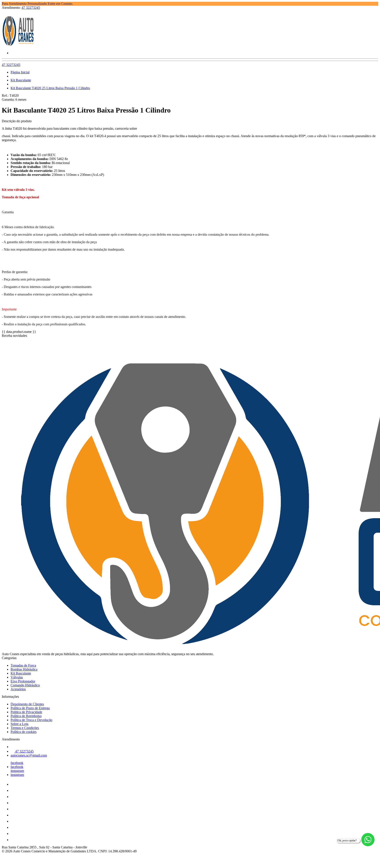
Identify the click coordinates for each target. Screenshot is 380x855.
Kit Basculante (21, 80)
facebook (17, 763)
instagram (17, 771)
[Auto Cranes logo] (18, 45)
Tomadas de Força (23, 665)
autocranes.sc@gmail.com (29, 755)
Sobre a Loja (19, 724)
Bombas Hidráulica (24, 669)
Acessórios (18, 689)
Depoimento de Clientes (27, 704)
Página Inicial (20, 72)
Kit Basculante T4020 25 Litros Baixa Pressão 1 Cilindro (50, 88)
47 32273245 (31, 7)
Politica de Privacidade (26, 712)
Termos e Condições (25, 728)
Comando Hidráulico (25, 685)
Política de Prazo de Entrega (30, 708)
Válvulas (17, 677)
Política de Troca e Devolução (31, 720)
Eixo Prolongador (23, 681)
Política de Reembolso (26, 716)
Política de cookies (24, 732)
